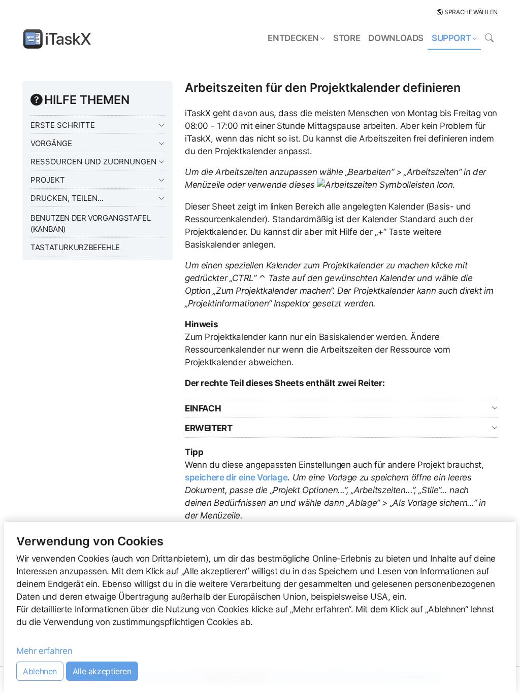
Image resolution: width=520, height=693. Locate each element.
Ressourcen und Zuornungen (93, 161)
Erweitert (209, 428)
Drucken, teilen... (67, 198)
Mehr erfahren (44, 651)
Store (346, 38)
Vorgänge (51, 143)
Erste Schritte (62, 125)
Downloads (396, 38)
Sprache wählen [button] (471, 12)
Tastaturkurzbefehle (75, 247)
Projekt (47, 180)
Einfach (203, 408)
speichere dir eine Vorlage (236, 477)
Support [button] (451, 38)
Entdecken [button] (293, 38)
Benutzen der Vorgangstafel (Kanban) (90, 223)
